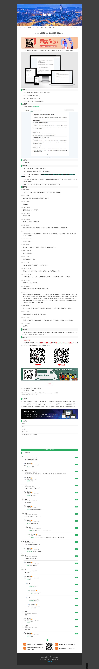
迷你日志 (29, 463)
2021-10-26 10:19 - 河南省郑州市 (33, 493)
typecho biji (47, 392)
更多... (57, 657)
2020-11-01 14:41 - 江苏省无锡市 (35, 528)
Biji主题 (35, 392)
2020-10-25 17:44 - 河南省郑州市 (33, 549)
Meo (26, 513)
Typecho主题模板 (54, 392)
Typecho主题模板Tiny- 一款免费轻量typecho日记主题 (35, 406)
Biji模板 (39, 392)
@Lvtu (28, 565)
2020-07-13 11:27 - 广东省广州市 (35, 585)
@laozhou (29, 466)
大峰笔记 (42, 657)
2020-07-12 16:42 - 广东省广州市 (31, 570)
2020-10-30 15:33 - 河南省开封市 (33, 521)
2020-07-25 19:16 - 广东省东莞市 (31, 556)
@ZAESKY (29, 551)
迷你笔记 (51, 656)
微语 (46, 27)
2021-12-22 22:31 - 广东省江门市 (31, 472)
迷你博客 (47, 656)
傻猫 (48, 657)
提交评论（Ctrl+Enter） (49, 449)
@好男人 (29, 622)
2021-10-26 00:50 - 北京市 (29, 486)
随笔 (33, 27)
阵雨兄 (51, 657)
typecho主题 (30, 392)
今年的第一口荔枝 (29, 390)
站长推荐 (26, 392)
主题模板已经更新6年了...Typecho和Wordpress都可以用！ (36, 401)
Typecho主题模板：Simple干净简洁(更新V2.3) (33, 404)
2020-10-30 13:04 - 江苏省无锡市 (31, 514)
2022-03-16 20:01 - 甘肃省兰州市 (33, 465)
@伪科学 (29, 636)
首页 (21, 27)
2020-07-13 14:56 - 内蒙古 (36, 592)
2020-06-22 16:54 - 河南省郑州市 (33, 634)
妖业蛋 (54, 657)
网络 (24, 27)
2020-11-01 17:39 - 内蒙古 (36, 535)
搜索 (79, 27)
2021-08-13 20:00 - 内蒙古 (32, 507)
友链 (50, 27)
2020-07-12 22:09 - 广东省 (34, 599)
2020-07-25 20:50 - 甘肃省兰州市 (33, 563)
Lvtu (26, 555)
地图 (53, 659)
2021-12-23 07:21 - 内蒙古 (32, 479)
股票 (29, 27)
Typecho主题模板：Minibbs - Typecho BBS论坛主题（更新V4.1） (66, 406)
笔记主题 (43, 392)
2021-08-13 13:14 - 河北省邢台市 (31, 500)
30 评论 (57, 35)
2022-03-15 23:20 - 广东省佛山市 (31, 458)
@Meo (28, 523)
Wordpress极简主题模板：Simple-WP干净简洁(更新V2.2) (64, 401)
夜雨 (26, 470)
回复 (76, 457)
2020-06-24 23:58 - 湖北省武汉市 (31, 613)
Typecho (47, 35)
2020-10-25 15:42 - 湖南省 (29, 542)
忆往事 (45, 657)
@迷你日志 (31, 530)
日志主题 (50, 659)
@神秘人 (29, 495)
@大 (28, 579)
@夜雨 (28, 481)
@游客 (28, 509)
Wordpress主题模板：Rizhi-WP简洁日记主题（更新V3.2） (64, 404)
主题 (41, 27)
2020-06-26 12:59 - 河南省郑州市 (33, 620)
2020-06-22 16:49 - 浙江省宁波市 (31, 627)
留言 (54, 27)
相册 (37, 27)
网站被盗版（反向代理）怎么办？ (33, 388)
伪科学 (26, 626)
